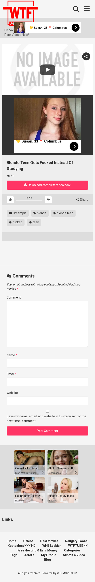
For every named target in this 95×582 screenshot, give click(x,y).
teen (35, 222)
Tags (13, 555)
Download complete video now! (49, 185)
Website (12, 393)
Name (12, 355)
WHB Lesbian (51, 545)
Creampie (19, 213)
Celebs (28, 541)
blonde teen (64, 213)
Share (83, 199)
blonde (41, 213)
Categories (72, 550)
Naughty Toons (76, 541)
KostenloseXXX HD (22, 545)
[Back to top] (87, 573)
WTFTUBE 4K (77, 545)
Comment (14, 297)
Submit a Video (74, 555)
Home (12, 541)
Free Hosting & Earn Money (37, 550)
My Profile (48, 555)
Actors (29, 555)
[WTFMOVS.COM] (20, 14)
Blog (47, 559)
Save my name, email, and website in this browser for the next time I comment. (46, 418)
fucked (17, 222)
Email (12, 374)
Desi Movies (49, 541)
